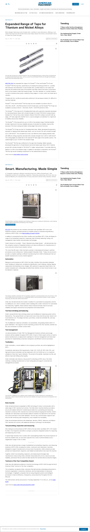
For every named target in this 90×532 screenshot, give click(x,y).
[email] (36, 43)
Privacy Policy (43, 528)
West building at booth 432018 (30, 233)
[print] (56, 43)
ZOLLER (7, 229)
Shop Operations (59, 12)
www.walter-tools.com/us (20, 154)
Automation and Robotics (46, 12)
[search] (9, 4)
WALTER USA (9, 83)
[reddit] (33, 43)
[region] (45, 529)
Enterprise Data (71, 12)
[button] (6, 4)
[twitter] (31, 43)
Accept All (83, 529)
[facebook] (26, 43)
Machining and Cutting (21, 12)
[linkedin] (29, 43)
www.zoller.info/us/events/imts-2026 (23, 484)
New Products (8, 19)
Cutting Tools (33, 12)
